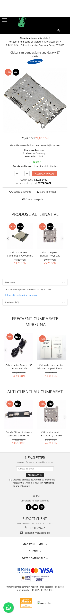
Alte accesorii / (53, 41)
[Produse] (5, 21)
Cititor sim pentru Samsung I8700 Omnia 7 (20, 254)
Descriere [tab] (10, 282)
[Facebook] (29, 507)
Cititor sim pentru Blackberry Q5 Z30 (50, 254)
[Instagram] (42, 507)
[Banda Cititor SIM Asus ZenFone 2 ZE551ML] (18, 414)
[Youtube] (35, 507)
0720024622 (37, 528)
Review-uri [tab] (12, 302)
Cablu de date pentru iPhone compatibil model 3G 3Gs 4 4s (51, 367)
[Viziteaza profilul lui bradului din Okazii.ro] (26, 603)
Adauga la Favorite (21, 191)
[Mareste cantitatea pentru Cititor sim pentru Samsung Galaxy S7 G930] (27, 173)
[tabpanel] (35, 100)
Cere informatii (47, 191)
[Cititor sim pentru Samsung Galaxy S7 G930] (35, 100)
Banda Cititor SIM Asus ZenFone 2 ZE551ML (19, 434)
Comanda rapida (34, 199)
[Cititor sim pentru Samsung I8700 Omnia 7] (20, 236)
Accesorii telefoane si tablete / (26, 41)
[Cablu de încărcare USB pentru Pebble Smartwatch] (18, 347)
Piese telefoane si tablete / (35, 38)
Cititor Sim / (13, 45)
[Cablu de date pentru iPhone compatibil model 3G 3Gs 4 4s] (51, 347)
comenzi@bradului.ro (37, 532)
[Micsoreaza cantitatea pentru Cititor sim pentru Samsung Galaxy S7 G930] (16, 173)
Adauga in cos (44, 173)
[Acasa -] (35, 22)
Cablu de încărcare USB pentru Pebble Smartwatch (18, 367)
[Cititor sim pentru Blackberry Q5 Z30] (50, 236)
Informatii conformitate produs (21, 294)
